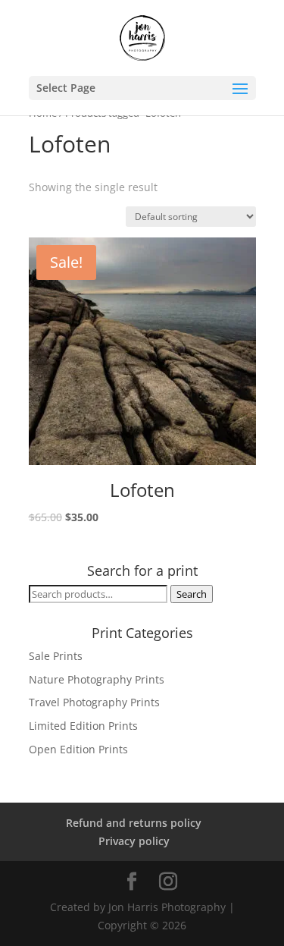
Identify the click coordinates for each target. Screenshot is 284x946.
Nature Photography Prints (96, 679)
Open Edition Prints (78, 749)
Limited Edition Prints (83, 725)
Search (191, 594)
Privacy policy (134, 841)
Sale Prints (56, 656)
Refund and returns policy (133, 823)
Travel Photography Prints (94, 702)
